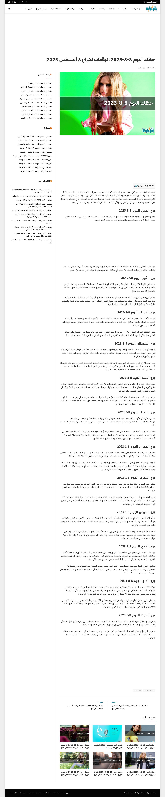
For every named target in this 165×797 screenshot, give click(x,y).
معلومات (123, 8)
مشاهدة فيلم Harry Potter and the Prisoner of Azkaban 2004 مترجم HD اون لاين (33, 228)
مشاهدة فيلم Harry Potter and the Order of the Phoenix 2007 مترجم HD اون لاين (32, 235)
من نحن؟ (23, 792)
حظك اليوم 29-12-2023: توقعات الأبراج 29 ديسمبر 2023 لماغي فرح (141, 773)
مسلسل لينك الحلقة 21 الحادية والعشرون (36, 118)
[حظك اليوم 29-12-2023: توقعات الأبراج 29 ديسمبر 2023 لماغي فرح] (140, 760)
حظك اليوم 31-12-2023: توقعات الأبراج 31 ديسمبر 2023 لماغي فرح (141, 746)
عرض (136, 185)
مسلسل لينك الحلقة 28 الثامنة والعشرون (36, 91)
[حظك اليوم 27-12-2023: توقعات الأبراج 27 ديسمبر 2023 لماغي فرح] (74, 760)
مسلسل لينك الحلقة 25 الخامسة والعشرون (36, 102)
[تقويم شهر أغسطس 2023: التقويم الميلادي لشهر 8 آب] (107, 733)
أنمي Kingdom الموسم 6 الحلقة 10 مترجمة (35, 167)
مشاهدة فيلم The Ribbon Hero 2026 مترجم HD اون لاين (31, 241)
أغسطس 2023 (149, 690)
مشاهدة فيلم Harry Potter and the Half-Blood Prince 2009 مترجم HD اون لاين (33, 205)
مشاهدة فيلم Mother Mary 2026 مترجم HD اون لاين (31, 210)
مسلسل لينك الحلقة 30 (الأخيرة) (40, 83)
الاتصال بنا (13, 792)
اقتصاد (111, 8)
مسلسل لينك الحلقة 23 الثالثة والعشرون (37, 110)
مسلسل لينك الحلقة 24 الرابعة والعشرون (37, 106)
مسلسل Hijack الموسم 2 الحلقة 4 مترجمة (36, 152)
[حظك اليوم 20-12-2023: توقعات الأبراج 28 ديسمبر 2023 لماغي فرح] (107, 760)
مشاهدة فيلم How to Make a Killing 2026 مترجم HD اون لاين (31, 222)
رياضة (103, 8)
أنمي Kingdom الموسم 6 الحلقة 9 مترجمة (36, 171)
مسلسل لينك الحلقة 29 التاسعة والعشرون (36, 87)
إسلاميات (136, 8)
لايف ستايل (71, 8)
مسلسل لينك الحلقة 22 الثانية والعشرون (37, 114)
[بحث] (9, 8)
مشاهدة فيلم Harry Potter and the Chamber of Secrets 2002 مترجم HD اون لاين (33, 215)
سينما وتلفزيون (41, 8)
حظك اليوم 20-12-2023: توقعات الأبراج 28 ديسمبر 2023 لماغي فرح (108, 773)
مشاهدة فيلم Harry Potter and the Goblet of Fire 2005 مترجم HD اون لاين (32, 191)
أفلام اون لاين (44, 181)
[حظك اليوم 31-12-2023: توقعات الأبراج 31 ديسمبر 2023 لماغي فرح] (140, 733)
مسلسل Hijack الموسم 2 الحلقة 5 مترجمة (36, 148)
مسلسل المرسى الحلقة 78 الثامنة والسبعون (35, 140)
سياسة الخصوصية (35, 792)
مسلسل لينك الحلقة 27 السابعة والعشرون (36, 95)
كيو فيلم (47, 792)
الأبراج (83, 8)
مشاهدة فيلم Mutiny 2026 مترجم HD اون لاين (34, 200)
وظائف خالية (55, 8)
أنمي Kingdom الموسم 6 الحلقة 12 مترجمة (35, 160)
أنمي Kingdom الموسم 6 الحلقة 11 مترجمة (35, 163)
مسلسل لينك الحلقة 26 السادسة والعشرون (36, 98)
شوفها (47, 127)
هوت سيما (56, 792)
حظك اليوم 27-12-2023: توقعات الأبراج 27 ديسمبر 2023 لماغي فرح (75, 773)
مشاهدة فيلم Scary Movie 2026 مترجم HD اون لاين (32, 196)
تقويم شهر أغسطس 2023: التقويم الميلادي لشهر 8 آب (108, 746)
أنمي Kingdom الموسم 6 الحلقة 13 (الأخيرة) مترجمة (32, 156)
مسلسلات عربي (43, 74)
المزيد (29, 8)
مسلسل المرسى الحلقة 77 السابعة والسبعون (35, 144)
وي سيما (65, 792)
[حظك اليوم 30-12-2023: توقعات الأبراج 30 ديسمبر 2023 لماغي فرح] (74, 733)
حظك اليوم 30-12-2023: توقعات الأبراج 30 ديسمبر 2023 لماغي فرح (75, 746)
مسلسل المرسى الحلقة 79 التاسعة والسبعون (35, 136)
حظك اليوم (137, 690)
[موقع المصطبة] (151, 8)
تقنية (93, 8)
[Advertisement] (82, 34)
